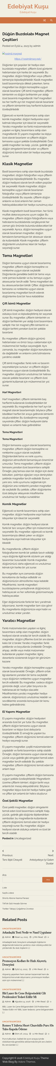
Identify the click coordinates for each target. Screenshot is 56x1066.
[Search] (51, 20)
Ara (4, 875)
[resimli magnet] (12, 53)
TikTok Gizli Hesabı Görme (14, 903)
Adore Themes (26, 1061)
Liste (4, 888)
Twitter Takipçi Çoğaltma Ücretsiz (18, 909)
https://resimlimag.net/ (28, 58)
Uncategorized (22, 838)
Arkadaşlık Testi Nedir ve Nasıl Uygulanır (26, 932)
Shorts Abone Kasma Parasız (15, 898)
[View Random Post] (44, 20)
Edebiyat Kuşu (28, 6)
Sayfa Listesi (8, 893)
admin (36, 45)
